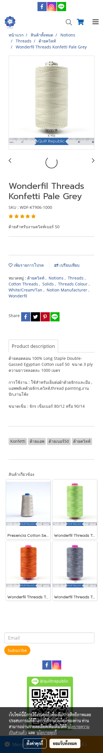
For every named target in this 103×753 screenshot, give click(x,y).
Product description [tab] (33, 346)
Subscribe (17, 650)
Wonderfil (18, 296)
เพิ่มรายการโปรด (28, 265)
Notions (57, 278)
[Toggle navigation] (95, 22)
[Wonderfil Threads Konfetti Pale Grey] (51, 103)
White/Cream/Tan (26, 290)
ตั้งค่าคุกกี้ (35, 743)
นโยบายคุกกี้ (47, 732)
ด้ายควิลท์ (36, 278)
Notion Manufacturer (67, 290)
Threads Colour (73, 284)
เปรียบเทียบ (69, 265)
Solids (48, 284)
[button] (67, 22)
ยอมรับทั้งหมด (65, 743)
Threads (76, 278)
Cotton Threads (24, 284)
